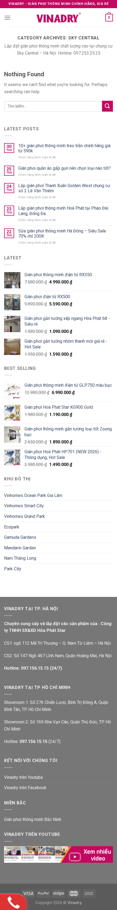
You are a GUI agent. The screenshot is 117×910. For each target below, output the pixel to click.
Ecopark (11, 527)
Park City (12, 568)
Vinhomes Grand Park (24, 516)
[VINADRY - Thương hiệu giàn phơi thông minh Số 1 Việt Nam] (58, 17)
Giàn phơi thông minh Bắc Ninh (32, 819)
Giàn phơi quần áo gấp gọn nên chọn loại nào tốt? (64, 168)
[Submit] (107, 106)
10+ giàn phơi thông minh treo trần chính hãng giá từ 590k (64, 148)
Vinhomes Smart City (24, 505)
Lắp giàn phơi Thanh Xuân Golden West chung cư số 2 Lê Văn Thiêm (64, 188)
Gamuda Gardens (20, 537)
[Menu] (7, 17)
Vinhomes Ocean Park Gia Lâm (33, 495)
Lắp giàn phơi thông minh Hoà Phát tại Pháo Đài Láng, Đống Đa (63, 211)
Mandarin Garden (20, 547)
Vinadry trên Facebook (25, 787)
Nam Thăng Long (20, 558)
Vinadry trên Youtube (23, 777)
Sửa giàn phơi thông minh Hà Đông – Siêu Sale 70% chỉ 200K (62, 233)
